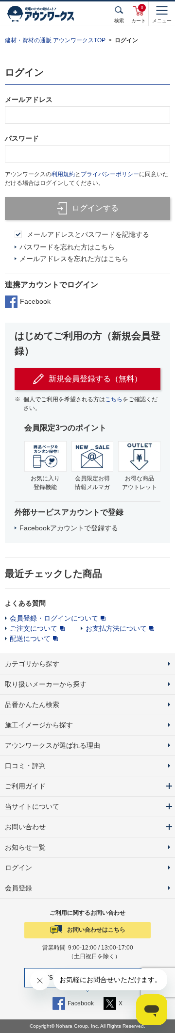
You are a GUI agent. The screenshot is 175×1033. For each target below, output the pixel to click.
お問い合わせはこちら (96, 929)
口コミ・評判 (25, 766)
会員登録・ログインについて (54, 618)
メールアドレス (28, 99)
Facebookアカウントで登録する (68, 528)
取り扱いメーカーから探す (46, 684)
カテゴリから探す (32, 664)
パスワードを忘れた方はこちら (67, 247)
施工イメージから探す (39, 725)
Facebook (35, 301)
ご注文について (33, 628)
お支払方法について (116, 628)
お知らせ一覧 (25, 847)
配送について (30, 638)
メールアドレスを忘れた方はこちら (73, 258)
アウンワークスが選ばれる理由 (52, 745)
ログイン (18, 867)
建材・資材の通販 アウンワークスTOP (55, 40)
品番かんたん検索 (32, 704)
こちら (113, 399)
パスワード (22, 138)
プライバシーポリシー (110, 174)
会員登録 (18, 888)
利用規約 (63, 174)
